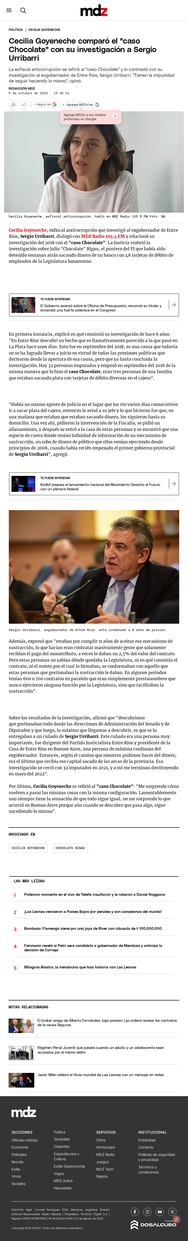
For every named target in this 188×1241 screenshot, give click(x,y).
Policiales (19, 1154)
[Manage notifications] (176, 1219)
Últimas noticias (24, 1140)
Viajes (59, 1174)
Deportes (62, 1146)
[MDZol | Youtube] (160, 1212)
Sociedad (62, 1139)
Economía (20, 1147)
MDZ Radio (105, 1154)
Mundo (18, 1162)
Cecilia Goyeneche (28, 848)
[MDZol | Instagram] (147, 1212)
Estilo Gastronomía (69, 1166)
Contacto (145, 1147)
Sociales (18, 1184)
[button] (9, 10)
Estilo (16, 1169)
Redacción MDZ (22, 88)
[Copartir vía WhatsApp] (13, 104)
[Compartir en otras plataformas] (23, 104)
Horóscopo (105, 1147)
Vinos (16, 1176)
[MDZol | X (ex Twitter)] (172, 1212)
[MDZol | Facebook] (135, 1212)
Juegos (102, 1162)
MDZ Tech (105, 1169)
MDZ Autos (63, 1181)
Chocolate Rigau (70, 848)
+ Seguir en (43, 104)
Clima (101, 1140)
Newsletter (63, 1188)
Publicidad (146, 1140)
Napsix (102, 1176)
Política (16, 30)
